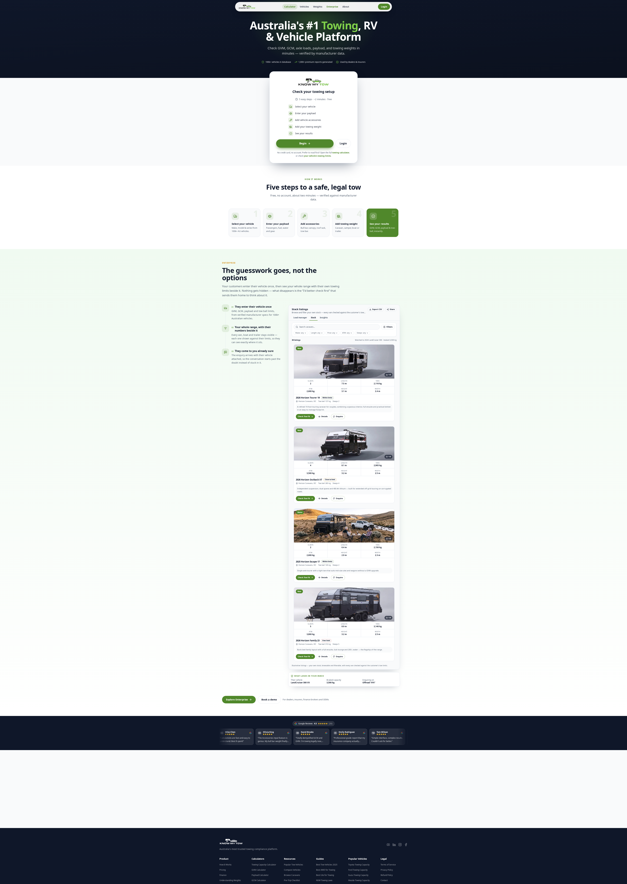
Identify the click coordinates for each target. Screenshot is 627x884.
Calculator (290, 6)
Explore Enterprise (237, 436)
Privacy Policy (387, 869)
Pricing (222, 869)
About (345, 6)
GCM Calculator (259, 880)
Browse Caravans (292, 875)
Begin (302, 143)
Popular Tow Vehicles (293, 864)
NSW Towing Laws (324, 880)
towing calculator (340, 152)
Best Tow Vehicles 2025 (326, 864)
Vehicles (304, 6)
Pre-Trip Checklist (292, 880)
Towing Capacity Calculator (264, 864)
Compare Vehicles (292, 869)
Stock (335, 317)
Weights (317, 6)
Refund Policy (387, 875)
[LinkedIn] (394, 844)
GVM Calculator (259, 869)
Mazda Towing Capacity (359, 880)
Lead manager (322, 317)
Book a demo (269, 436)
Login (384, 6)
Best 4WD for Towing (325, 869)
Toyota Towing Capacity (359, 864)
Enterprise (332, 6)
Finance (222, 875)
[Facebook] (406, 844)
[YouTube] (388, 844)
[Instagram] (400, 844)
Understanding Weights (230, 880)
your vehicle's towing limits (317, 155)
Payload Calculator (260, 875)
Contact (384, 880)
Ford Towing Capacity (358, 869)
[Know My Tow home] (247, 7)
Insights (346, 317)
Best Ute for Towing (325, 875)
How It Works (225, 864)
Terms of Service (388, 864)
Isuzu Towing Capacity (358, 875)
